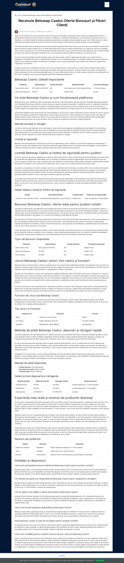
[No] (122, 560)
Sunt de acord (100, 560)
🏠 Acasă (18, 15)
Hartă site (62, 555)
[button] (107, 4)
